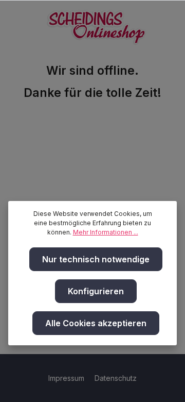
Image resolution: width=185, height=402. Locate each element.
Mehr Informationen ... (105, 232)
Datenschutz (116, 378)
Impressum (67, 378)
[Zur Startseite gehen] (96, 24)
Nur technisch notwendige (96, 259)
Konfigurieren (96, 291)
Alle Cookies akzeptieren (95, 323)
